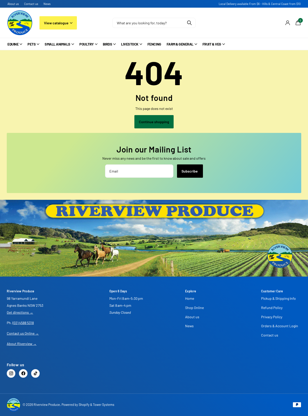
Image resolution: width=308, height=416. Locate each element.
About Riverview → (22, 343)
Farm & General (180, 44)
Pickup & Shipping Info (278, 298)
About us (13, 4)
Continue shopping (154, 122)
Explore (190, 291)
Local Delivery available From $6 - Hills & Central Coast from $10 (260, 4)
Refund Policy (272, 307)
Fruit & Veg (211, 44)
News (47, 4)
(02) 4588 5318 (23, 323)
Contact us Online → (23, 333)
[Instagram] (11, 373)
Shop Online (194, 307)
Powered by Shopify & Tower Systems (88, 405)
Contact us (31, 4)
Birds (107, 44)
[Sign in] (287, 23)
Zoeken (189, 23)
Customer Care (272, 291)
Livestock (129, 44)
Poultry (86, 44)
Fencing (154, 44)
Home (189, 298)
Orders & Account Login (279, 326)
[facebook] (23, 373)
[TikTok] (35, 373)
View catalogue (56, 23)
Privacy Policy (271, 317)
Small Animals (57, 44)
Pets (32, 44)
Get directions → (20, 312)
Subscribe (190, 171)
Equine (12, 44)
